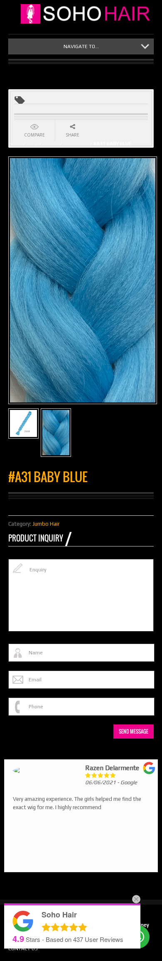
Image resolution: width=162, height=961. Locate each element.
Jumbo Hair (76, 143)
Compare (34, 135)
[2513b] (23, 423)
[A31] (56, 432)
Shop (32, 143)
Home (15, 143)
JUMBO (51, 143)
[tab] (39, 538)
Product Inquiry (35, 538)
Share (72, 135)
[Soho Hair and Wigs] (87, 14)
